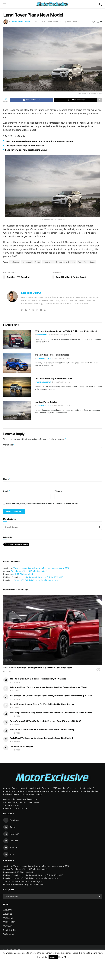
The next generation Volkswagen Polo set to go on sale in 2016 (41, 568)
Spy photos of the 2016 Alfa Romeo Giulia (29, 571)
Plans (37, 262)
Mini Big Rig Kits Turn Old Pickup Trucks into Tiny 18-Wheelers (38, 679)
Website (58, 491)
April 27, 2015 (58, 382)
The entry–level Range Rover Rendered (24, 145)
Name (6, 479)
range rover (48, 262)
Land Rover (53, 21)
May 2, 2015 (57, 358)
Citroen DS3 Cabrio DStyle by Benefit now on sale (36, 580)
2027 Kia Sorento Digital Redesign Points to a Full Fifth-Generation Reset (37, 667)
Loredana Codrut (21, 21)
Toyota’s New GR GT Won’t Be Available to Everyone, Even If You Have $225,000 (45, 721)
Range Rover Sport (86, 262)
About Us (7, 910)
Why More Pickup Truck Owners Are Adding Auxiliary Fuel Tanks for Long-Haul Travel (48, 687)
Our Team (7, 926)
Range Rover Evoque (65, 262)
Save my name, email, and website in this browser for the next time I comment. (42, 503)
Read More (63, 957)
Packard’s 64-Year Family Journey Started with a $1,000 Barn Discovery (42, 729)
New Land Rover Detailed (46, 402)
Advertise (7, 914)
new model (27, 262)
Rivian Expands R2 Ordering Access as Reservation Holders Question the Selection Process (51, 712)
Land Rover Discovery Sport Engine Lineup (26, 150)
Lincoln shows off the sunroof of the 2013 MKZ (42, 577)
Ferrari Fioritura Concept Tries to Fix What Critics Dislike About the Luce (42, 704)
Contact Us (8, 918)
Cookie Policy (9, 922)
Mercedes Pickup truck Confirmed (28, 884)
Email (6, 491)
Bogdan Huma (42, 335)
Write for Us (8, 934)
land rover (14, 262)
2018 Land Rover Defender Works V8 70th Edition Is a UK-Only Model (39, 141)
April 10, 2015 (58, 405)
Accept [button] (53, 957)
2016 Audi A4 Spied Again (21, 746)
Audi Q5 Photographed (22, 574)
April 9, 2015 (40, 21)
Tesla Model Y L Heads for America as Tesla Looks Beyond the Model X (41, 738)
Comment (8, 444)
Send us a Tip (9, 930)
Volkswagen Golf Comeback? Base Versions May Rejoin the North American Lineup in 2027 (51, 696)
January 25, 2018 (56, 335)
